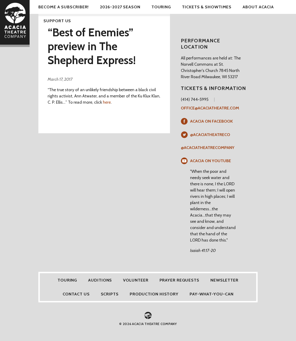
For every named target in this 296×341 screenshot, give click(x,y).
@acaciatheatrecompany (207, 147)
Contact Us (76, 294)
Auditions (100, 280)
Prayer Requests (180, 280)
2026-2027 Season (120, 6)
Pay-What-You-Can (211, 294)
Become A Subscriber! (63, 6)
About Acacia (258, 6)
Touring (161, 6)
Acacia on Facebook (211, 121)
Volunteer (135, 280)
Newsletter (224, 280)
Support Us (57, 20)
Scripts (110, 294)
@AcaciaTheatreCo (210, 134)
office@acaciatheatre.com (210, 108)
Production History (154, 294)
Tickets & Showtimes (206, 6)
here (107, 102)
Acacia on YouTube (210, 160)
